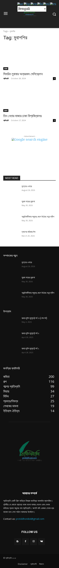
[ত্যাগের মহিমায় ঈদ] (11, 235)
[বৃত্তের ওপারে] (11, 190)
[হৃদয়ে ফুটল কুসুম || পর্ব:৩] (11, 337)
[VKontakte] (41, 541)
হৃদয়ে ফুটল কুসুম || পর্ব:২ (30, 348)
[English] (34, 4)
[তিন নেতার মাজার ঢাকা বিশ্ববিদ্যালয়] (29, 99)
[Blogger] (17, 541)
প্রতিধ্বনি (6, 78)
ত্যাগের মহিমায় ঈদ (28, 231)
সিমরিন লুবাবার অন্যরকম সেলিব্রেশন (23, 74)
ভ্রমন (5, 110)
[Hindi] (40, 4)
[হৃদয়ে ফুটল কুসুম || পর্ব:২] (11, 352)
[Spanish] (53, 4)
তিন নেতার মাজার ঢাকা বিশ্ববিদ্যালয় (22, 116)
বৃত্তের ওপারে (27, 186)
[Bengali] (27, 4)
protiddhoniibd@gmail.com (30, 518)
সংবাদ (5, 68)
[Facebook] (25, 541)
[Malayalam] (46, 4)
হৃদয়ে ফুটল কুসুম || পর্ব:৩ (30, 333)
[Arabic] (20, 4)
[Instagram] (33, 541)
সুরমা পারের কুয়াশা (28, 201)
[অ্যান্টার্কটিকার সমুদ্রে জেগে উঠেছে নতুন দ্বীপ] (11, 220)
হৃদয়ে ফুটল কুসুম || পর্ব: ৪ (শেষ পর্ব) (34, 318)
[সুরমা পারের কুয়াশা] (11, 205)
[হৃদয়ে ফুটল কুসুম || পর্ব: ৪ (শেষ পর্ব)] (11, 322)
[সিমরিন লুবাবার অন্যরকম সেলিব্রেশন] (29, 57)
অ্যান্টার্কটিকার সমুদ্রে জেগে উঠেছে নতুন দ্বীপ (38, 216)
